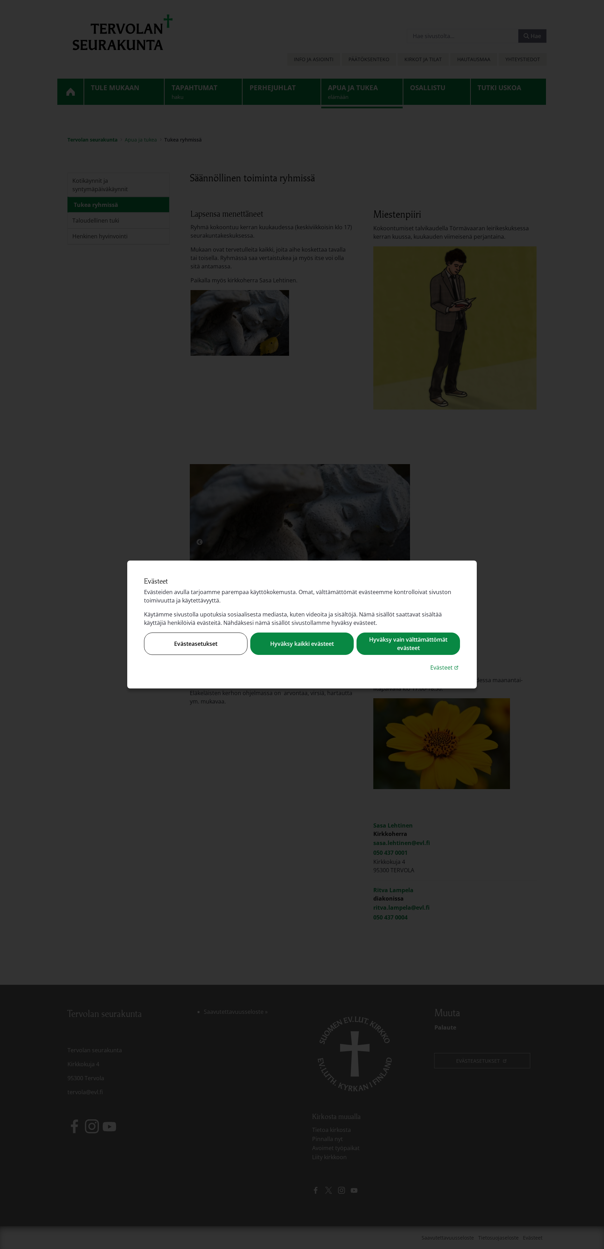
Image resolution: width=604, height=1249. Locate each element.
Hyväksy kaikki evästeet (302, 644)
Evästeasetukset (195, 644)
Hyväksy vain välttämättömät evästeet (408, 644)
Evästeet (445, 667)
